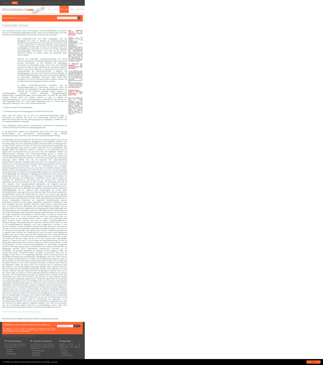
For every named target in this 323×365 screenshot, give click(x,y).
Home (49, 9)
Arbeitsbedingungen (9, 190)
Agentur (5, 152)
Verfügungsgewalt (23, 73)
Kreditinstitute (7, 176)
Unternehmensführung (59, 41)
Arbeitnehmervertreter (10, 136)
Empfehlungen (6, 3)
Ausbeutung (41, 208)
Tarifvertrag (35, 267)
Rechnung (45, 158)
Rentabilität (41, 184)
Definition (10, 351)
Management (22, 41)
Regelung (5, 297)
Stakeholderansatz (36, 311)
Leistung (5, 228)
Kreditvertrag (29, 255)
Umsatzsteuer (36, 355)
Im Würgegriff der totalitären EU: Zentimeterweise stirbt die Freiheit (75, 66)
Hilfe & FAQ (80, 9)
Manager (61, 73)
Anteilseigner (62, 63)
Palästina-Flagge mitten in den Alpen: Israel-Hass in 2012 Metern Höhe (75, 92)
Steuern (64, 273)
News (72, 9)
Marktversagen (37, 353)
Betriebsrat (45, 271)
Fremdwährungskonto (67, 355)
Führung (20, 63)
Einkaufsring (20, 336)
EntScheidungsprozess (25, 87)
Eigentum (59, 71)
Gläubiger (63, 49)
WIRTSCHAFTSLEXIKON (13, 18)
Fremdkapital (38, 176)
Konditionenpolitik (12, 354)
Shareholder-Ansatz (28, 33)
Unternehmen (10, 31)
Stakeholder (27, 39)
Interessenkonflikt (52, 200)
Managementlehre (12, 299)
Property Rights (14, 295)
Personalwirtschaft (23, 222)
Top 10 (56, 9)
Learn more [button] (54, 362)
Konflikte (15, 236)
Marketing (10, 349)
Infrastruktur (57, 196)
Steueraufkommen (47, 198)
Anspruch (25, 303)
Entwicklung (28, 196)
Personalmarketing (9, 222)
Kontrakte (15, 281)
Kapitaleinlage (35, 172)
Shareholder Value (60, 53)
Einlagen (44, 172)
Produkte (5, 196)
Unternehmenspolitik (49, 259)
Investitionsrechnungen (39, 350)
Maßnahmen (62, 232)
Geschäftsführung (23, 49)
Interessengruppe (59, 75)
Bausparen (65, 353)
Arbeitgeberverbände (59, 93)
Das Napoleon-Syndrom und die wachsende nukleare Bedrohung (75, 33)
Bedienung (57, 186)
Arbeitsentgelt (45, 190)
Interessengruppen (25, 107)
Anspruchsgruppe (60, 45)
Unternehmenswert (32, 212)
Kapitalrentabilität (28, 184)
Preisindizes (13, 336)
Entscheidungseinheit (9, 168)
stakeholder (18, 311)
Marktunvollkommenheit (29, 336)
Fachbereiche (64, 9)
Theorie (19, 158)
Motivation (27, 224)
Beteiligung (12, 174)
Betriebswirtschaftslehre (17, 156)
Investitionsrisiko (8, 186)
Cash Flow (65, 350)
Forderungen (6, 188)
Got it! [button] (313, 362)
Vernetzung (53, 301)
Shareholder (16, 33)
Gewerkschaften (8, 95)
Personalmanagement (57, 220)
